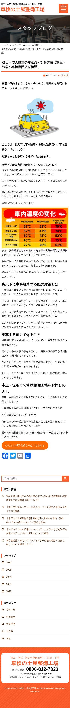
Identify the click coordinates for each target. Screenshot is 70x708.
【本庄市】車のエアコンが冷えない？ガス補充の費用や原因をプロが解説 (36, 509)
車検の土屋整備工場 (23, 7)
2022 (8, 591)
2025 (8, 570)
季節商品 (10, 617)
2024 (8, 577)
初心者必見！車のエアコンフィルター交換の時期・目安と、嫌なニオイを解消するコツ (36, 542)
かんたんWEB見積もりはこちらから (25, 445)
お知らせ (10, 609)
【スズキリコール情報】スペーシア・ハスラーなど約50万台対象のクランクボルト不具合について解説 (36, 531)
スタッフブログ (20, 45)
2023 (8, 584)
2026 (8, 562)
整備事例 (10, 624)
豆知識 (35, 45)
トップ (4, 45)
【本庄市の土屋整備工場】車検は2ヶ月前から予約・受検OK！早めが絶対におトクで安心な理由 (34, 520)
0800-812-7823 (42, 669)
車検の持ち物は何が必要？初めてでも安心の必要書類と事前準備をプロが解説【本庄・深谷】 (36, 498)
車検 (8, 638)
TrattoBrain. (35, 691)
